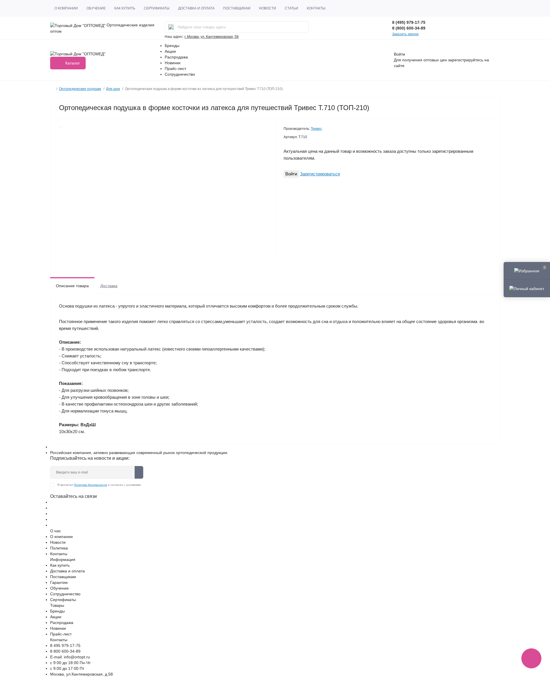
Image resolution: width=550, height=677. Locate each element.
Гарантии (59, 582)
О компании (66, 8)
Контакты (316, 8)
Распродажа (176, 57)
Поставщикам (236, 8)
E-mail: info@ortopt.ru (70, 657)
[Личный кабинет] (527, 288)
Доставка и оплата (196, 8)
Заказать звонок (405, 34)
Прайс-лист (175, 68)
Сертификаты (157, 8)
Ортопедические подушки (80, 89)
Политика (59, 548)
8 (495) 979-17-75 (408, 22)
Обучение (96, 8)
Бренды (172, 45)
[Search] (171, 27)
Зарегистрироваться (320, 173)
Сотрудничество (180, 74)
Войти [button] (399, 54)
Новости (267, 8)
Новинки (172, 62)
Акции (170, 51)
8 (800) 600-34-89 (408, 28)
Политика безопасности (90, 484)
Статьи (291, 8)
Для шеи (113, 89)
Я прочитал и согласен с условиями (99, 484)
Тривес (316, 129)
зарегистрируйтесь (465, 60)
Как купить (124, 8)
